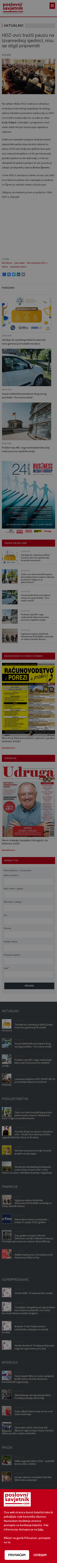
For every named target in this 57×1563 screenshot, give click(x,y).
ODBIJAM (40, 1555)
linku (40, 1529)
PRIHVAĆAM (17, 1555)
